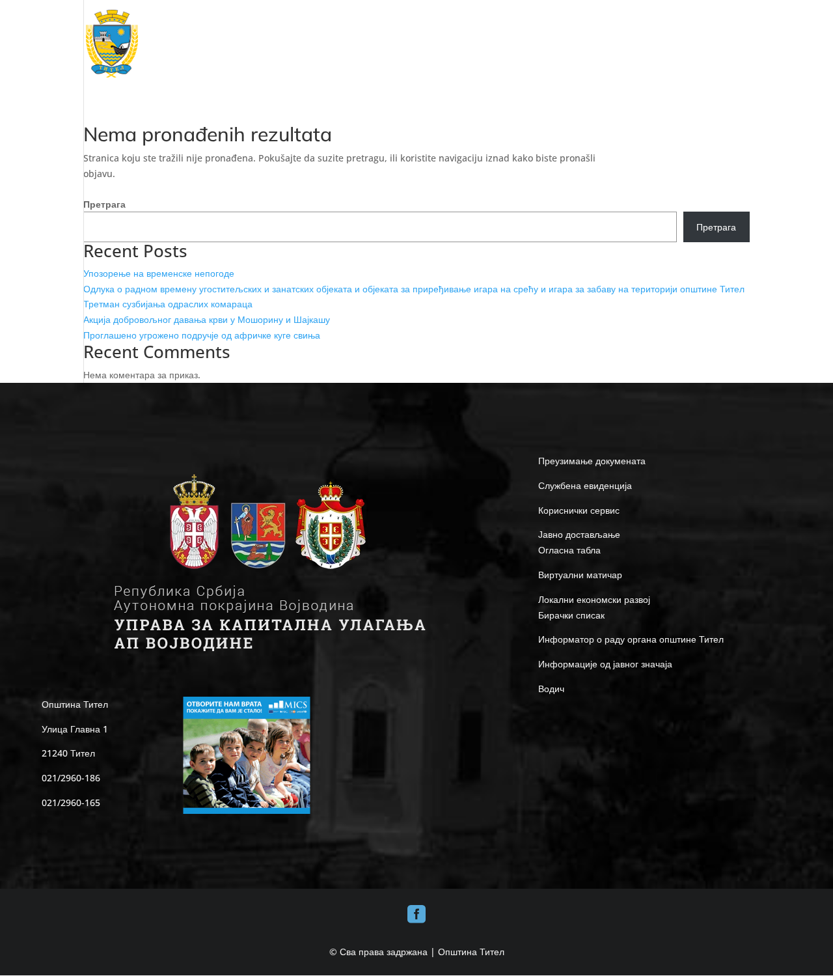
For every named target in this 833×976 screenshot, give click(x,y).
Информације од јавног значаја (605, 664)
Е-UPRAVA (626, 44)
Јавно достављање (579, 534)
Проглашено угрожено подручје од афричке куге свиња (201, 335)
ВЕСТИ (686, 44)
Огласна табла (569, 550)
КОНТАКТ (732, 44)
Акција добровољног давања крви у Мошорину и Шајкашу (206, 319)
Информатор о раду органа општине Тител (631, 639)
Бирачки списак (571, 615)
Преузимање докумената (592, 460)
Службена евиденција (585, 485)
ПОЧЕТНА (241, 44)
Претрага (104, 204)
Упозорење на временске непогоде (158, 273)
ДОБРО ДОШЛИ (305, 44)
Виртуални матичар (580, 574)
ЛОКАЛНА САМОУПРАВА (480, 44)
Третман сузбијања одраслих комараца (168, 304)
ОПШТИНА (384, 44)
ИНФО (568, 44)
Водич (551, 688)
